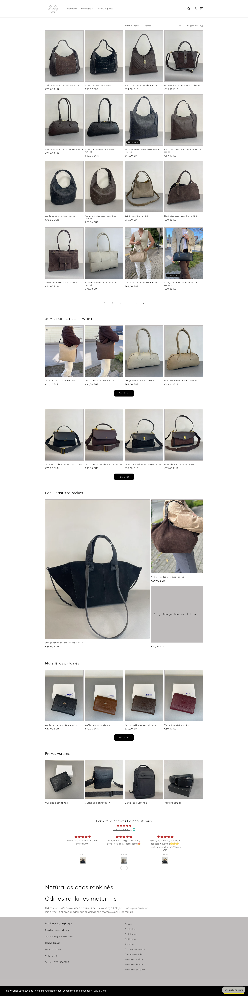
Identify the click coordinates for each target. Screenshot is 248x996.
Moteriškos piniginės (135, 969)
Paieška (128, 924)
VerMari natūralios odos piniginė (140, 725)
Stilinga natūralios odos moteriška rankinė (101, 283)
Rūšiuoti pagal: (132, 25)
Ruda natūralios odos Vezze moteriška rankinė (182, 150)
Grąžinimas (130, 939)
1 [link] (104, 303)
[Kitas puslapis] (143, 303)
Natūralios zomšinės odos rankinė (61, 282)
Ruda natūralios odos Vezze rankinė (62, 85)
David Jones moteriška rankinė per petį (103, 464)
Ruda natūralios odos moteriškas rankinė (100, 217)
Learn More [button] (100, 991)
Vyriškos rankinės (96, 802)
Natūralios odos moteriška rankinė (141, 85)
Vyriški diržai (172, 802)
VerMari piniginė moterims (97, 725)
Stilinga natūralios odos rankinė (140, 380)
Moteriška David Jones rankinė (59, 380)
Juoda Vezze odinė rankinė (98, 85)
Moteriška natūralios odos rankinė (180, 380)
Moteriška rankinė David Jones (179, 464)
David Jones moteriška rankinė (99, 380)
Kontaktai (129, 944)
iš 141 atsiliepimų (122, 829)
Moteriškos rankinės (135, 959)
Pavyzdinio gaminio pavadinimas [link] (175, 614)
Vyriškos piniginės (56, 802)
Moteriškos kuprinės (135, 964)
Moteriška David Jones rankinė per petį (143, 464)
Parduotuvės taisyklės (136, 949)
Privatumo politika (134, 954)
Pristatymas (131, 934)
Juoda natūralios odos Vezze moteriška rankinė (143, 150)
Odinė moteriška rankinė (136, 216)
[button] (87, 9)
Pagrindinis (130, 929)
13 (135, 303)
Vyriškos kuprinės (136, 802)
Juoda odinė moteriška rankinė (60, 216)
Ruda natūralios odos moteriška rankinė (64, 149)
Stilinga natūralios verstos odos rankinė (64, 643)
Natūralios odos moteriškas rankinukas (182, 85)
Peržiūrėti (124, 393)
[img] (124, 825)
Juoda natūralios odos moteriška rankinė (100, 150)
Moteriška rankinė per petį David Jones (64, 464)
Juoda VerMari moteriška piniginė (61, 725)
